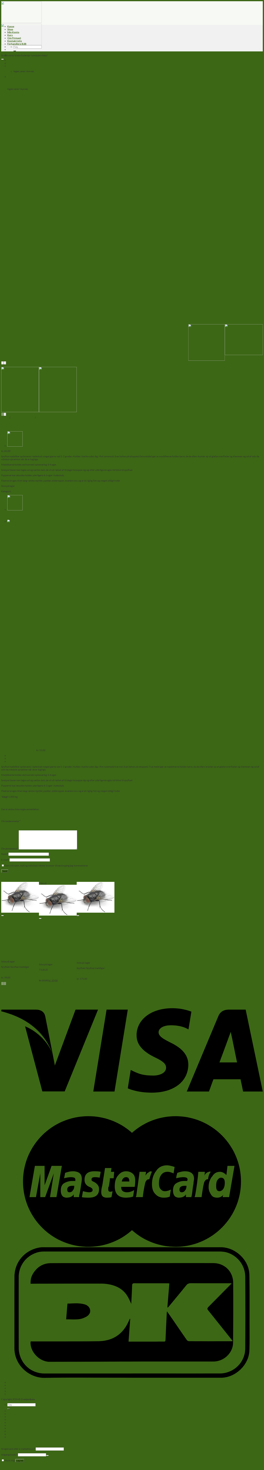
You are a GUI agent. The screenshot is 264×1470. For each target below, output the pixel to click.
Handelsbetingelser (17, 1388)
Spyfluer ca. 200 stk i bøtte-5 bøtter (20, 972)
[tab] (135, 755)
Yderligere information (20, 758)
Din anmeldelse (10, 848)
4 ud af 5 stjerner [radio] (63, 826)
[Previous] (2, 362)
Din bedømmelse (10, 821)
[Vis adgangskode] (47, 1455)
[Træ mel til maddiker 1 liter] (15, 445)
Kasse (10, 26)
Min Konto (13, 32)
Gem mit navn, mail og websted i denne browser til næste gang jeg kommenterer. (46, 865)
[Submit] (8, 1408)
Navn (4, 853)
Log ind (19, 1460)
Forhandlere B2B (16, 43)
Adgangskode (9, 1454)
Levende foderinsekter (22, 417)
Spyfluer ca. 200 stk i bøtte (53, 975)
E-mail (5, 859)
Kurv (10, 35)
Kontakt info (14, 40)
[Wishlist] (2, 59)
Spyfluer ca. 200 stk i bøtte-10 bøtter (96, 973)
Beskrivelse (14, 755)
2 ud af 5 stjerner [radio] (28, 826)
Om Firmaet (14, 37)
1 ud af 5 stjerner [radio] (10, 826)
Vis (3, 958)
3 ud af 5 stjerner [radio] (45, 826)
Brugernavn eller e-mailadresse (18, 1448)
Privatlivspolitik (15, 1390)
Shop (10, 29)
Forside (5, 417)
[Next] (5, 362)
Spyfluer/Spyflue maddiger (50, 417)
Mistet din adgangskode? (14, 1466)
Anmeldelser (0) (16, 761)
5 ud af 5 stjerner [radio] (81, 826)
